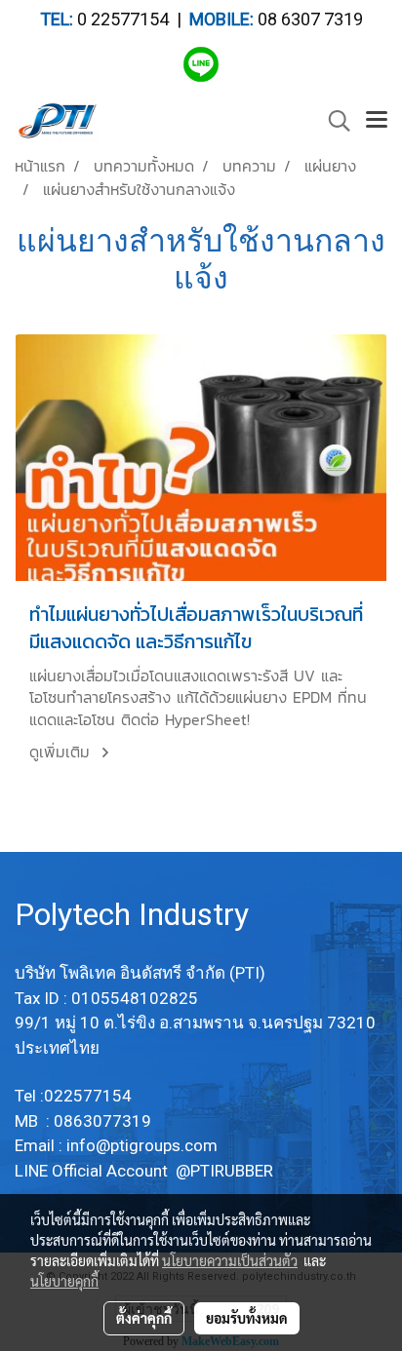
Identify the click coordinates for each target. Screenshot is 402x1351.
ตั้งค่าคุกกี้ (144, 1318)
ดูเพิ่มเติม (62, 751)
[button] (332, 121)
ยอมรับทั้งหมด (247, 1318)
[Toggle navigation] (376, 120)
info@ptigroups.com (143, 1145)
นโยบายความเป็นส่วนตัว (230, 1260)
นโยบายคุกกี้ (64, 1281)
